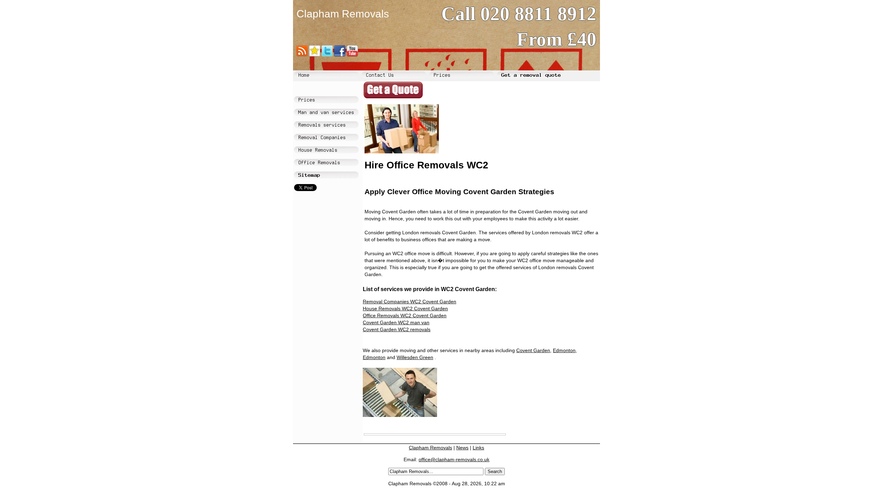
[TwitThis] (327, 53)
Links (478, 447)
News (462, 447)
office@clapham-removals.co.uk (454, 459)
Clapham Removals (430, 447)
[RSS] (302, 53)
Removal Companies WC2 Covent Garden (409, 301)
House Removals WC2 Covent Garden (405, 308)
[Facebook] (339, 53)
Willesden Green (415, 357)
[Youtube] (352, 53)
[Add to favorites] (314, 53)
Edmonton (564, 350)
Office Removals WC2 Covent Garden (404, 315)
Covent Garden (533, 350)
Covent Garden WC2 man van (396, 322)
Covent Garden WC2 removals (396, 329)
